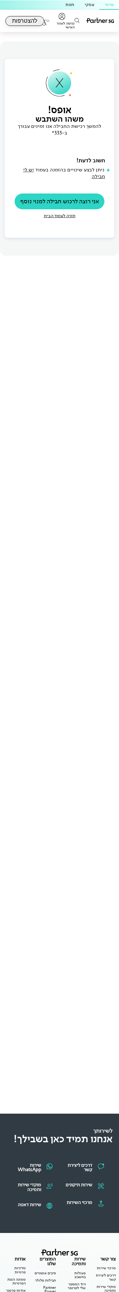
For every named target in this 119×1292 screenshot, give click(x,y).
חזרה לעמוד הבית (60, 216)
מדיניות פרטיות (20, 1270)
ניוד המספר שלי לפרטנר (77, 1286)
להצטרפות (24, 21)
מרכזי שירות (106, 1268)
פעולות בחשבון (80, 1275)
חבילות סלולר (45, 1280)
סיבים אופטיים (45, 1273)
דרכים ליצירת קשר (106, 1277)
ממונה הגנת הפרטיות (16, 1281)
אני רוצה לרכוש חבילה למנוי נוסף (59, 201)
